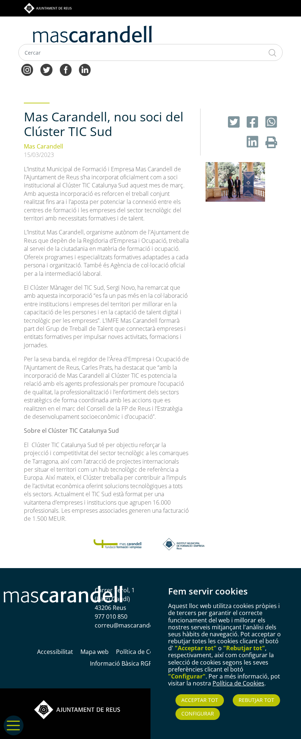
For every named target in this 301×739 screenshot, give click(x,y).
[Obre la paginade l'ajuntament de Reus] (77, 709)
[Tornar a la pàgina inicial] (117, 543)
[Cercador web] (272, 52)
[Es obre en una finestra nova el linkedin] (85, 69)
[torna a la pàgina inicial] (92, 33)
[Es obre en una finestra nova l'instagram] (27, 69)
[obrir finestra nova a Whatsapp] (271, 122)
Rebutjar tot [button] (256, 699)
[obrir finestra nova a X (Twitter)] (235, 122)
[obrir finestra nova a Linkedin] (254, 142)
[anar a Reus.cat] (48, 8)
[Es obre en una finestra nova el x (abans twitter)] (46, 69)
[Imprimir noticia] (271, 141)
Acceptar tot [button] (199, 699)
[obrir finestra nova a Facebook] (254, 122)
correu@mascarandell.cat (130, 625)
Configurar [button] (197, 713)
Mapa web (94, 652)
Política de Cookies (238, 683)
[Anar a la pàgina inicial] (63, 593)
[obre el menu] (13, 733)
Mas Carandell (43, 146)
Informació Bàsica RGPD (123, 663)
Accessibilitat (55, 652)
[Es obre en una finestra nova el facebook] (66, 69)
